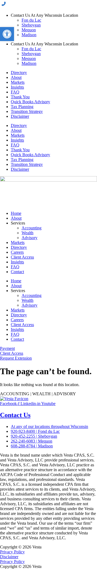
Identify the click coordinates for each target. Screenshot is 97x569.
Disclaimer (20, 116)
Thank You (20, 97)
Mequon (29, 30)
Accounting (31, 228)
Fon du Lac (31, 20)
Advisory (29, 237)
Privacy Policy (12, 552)
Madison (29, 34)
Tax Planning (22, 106)
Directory (19, 72)
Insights (17, 87)
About (16, 77)
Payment (7, 348)
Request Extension (16, 358)
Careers (17, 252)
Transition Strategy (27, 111)
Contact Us (15, 415)
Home (16, 213)
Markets (18, 82)
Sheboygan (31, 25)
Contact (17, 271)
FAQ (15, 92)
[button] (7, 34)
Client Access (22, 257)
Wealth (27, 232)
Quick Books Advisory (30, 101)
